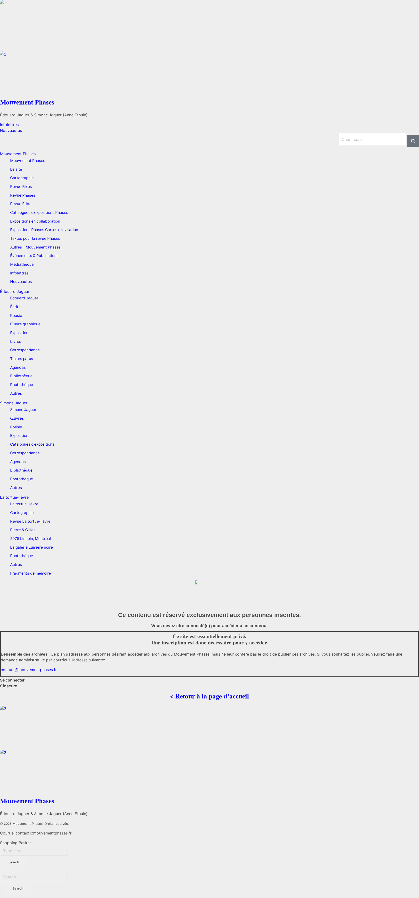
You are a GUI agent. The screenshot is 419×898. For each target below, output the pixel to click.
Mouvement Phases (27, 102)
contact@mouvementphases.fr (29, 669)
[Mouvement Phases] (209, 25)
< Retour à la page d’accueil (209, 696)
